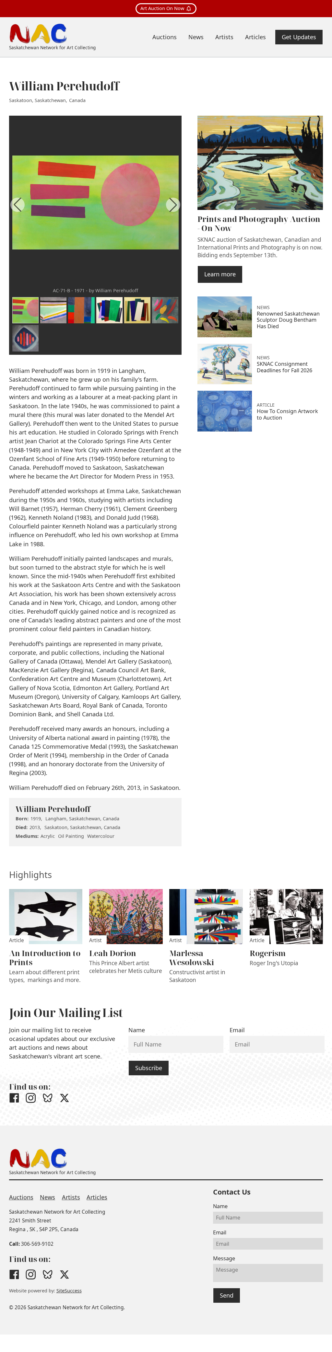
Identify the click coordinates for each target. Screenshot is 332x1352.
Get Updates (299, 37)
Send (226, 1295)
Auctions (21, 1197)
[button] (173, 205)
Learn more (220, 274)
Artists (71, 1197)
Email (237, 1030)
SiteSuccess (69, 1291)
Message (224, 1258)
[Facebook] (14, 1098)
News (47, 1197)
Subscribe (148, 1068)
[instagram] (31, 1098)
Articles (97, 1197)
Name (136, 1030)
